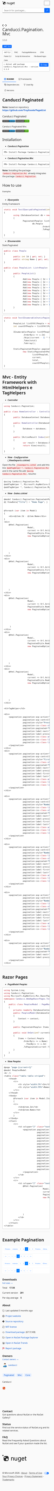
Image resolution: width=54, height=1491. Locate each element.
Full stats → (7, 1283)
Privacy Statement (33, 1476)
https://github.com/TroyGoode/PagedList (24, 110)
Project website (13, 1316)
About (24, 1472)
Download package (15, 1332)
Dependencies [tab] (12, 84)
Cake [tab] (6, 60)
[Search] (47, 10)
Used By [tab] (29, 84)
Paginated (9, 1375)
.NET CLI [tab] (7, 52)
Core (27, 1375)
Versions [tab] (10, 90)
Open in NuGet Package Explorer (22, 1337)
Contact (7, 1411)
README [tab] (10, 79)
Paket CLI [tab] (7, 56)
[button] (43, 65)
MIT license (11, 1326)
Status (6, 1424)
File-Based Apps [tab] (40, 56)
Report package (13, 1348)
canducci (12, 1365)
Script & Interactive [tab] (22, 56)
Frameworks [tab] (26, 79)
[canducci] (4, 1365)
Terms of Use (35, 1472)
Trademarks (8, 1479)
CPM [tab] (42, 52)
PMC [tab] (16, 52)
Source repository (14, 1321)
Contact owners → (10, 1359)
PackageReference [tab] (29, 52)
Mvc (20, 1375)
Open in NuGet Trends (17, 1342)
